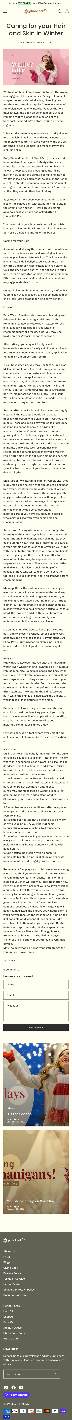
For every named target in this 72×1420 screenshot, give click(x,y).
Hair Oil (8, 1311)
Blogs (6, 1262)
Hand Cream (11, 1338)
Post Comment (36, 1027)
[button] (59, 11)
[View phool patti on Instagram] (5, 1387)
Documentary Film (15, 1295)
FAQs (6, 1256)
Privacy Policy (12, 1273)
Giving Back (10, 1267)
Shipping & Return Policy (18, 1289)
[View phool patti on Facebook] (13, 1387)
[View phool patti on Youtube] (21, 1387)
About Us (9, 1251)
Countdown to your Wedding (31, 1201)
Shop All (8, 1316)
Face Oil (8, 1322)
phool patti (16, 1404)
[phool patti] (36, 11)
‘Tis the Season (19, 1114)
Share (11, 960)
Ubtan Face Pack (14, 1333)
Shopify (25, 1404)
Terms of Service (14, 1278)
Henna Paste (11, 1284)
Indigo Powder (12, 1327)
